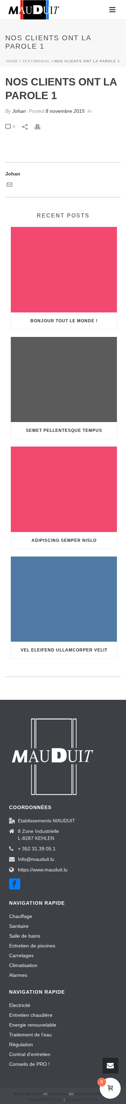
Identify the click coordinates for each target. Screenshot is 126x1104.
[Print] (41, 126)
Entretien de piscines (32, 945)
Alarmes (18, 975)
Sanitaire (19, 926)
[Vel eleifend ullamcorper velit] (64, 599)
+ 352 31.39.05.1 (37, 848)
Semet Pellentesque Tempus (64, 430)
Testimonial (36, 61)
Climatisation (23, 965)
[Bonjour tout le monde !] (64, 269)
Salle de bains (24, 936)
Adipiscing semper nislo (64, 540)
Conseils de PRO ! (29, 1064)
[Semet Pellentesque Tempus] (64, 379)
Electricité (19, 1005)
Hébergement (28, 1094)
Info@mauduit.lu (36, 859)
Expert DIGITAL (82, 1099)
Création (58, 1094)
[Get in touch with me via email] (9, 185)
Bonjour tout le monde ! (64, 320)
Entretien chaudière (30, 1015)
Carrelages (21, 955)
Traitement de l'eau (30, 1034)
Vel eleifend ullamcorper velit (64, 650)
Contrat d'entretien (29, 1054)
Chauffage (20, 916)
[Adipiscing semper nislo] (64, 489)
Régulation (21, 1044)
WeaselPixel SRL (45, 1099)
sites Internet (89, 1094)
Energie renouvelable (32, 1025)
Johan (19, 111)
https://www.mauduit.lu (43, 869)
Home (12, 61)
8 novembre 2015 (65, 111)
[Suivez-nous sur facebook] (14, 884)
